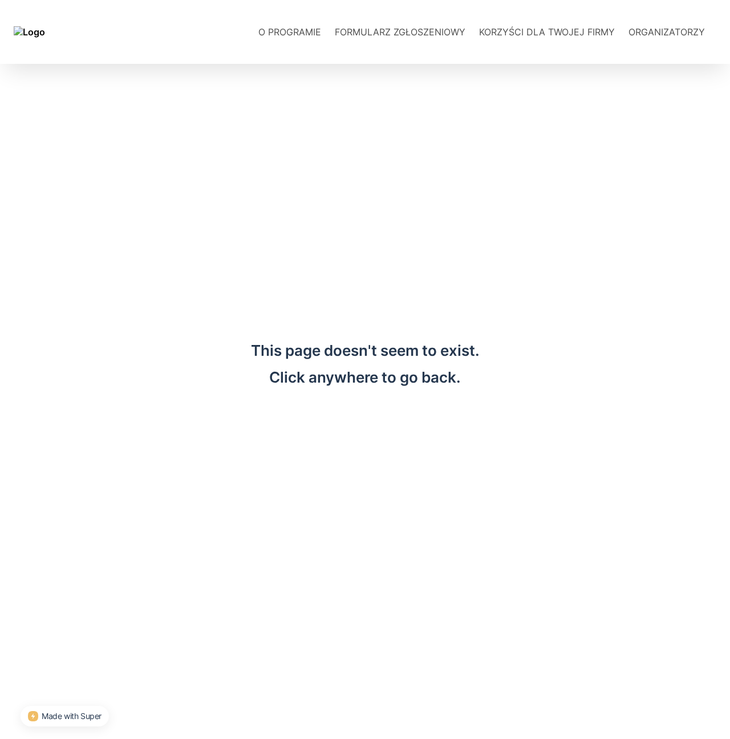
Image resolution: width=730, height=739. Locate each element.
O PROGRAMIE (289, 32)
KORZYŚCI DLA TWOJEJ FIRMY (547, 32)
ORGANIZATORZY (666, 32)
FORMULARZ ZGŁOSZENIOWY (400, 32)
